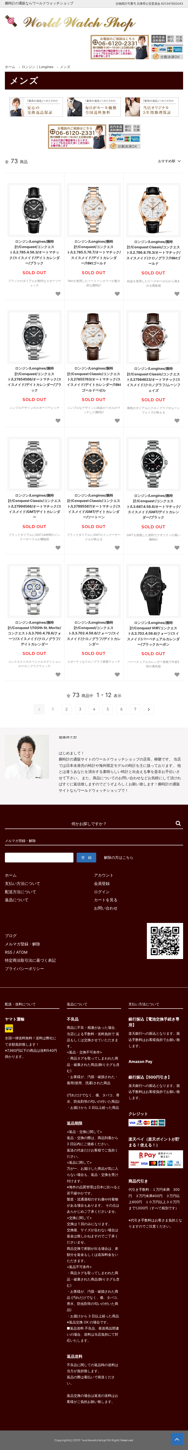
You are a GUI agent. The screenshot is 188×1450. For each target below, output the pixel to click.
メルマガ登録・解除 (22, 943)
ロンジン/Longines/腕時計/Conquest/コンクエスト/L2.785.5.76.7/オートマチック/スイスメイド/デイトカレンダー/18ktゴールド (94, 252)
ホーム (10, 67)
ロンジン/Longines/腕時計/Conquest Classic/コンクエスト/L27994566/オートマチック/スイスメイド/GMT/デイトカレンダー (34, 506)
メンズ (65, 67)
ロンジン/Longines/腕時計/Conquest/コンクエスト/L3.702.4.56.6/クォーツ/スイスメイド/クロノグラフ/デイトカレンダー (94, 633)
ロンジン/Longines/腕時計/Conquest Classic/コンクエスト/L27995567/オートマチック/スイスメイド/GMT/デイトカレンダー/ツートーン (94, 506)
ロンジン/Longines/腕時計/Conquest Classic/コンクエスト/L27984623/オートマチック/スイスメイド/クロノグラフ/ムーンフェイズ (153, 379)
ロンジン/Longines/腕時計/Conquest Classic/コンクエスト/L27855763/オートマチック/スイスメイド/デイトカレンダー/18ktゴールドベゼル (94, 379)
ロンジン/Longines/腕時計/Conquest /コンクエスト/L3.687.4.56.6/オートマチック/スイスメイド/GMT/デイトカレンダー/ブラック (153, 506)
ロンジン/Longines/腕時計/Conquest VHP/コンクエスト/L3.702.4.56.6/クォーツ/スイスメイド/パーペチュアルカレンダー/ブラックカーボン (153, 633)
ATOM (21, 952)
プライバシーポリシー (24, 968)
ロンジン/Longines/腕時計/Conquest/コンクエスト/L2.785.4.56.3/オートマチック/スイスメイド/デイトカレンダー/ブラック (34, 252)
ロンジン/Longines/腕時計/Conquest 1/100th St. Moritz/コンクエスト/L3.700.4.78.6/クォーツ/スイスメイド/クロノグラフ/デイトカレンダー (34, 633)
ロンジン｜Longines (37, 67)
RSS (8, 952)
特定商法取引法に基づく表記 (30, 960)
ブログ (11, 935)
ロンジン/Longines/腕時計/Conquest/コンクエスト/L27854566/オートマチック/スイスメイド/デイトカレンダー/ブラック (34, 379)
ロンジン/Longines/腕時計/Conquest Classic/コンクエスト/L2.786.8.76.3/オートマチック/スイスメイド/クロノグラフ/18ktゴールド (153, 253)
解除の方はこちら (118, 857)
